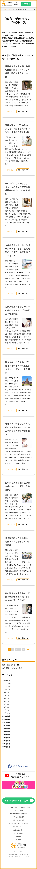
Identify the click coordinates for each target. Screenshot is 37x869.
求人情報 (18, 840)
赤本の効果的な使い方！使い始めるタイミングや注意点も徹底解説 (17, 310)
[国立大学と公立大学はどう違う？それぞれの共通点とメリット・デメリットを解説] (27, 381)
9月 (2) (6, 692)
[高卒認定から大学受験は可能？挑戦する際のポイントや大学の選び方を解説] (27, 609)
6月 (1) (6, 698)
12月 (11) (7, 683)
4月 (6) (6, 704)
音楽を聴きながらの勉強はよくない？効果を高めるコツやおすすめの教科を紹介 (17, 128)
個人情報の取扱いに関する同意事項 (18, 854)
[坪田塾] (18, 847)
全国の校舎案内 (18, 830)
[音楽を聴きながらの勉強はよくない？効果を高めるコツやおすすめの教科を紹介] (27, 141)
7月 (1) (6, 695)
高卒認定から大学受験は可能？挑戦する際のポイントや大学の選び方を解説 (17, 596)
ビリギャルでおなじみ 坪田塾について (18, 807)
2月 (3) (6, 710)
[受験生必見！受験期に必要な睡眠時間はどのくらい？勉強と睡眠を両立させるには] (27, 85)
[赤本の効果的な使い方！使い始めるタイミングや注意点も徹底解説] (27, 322)
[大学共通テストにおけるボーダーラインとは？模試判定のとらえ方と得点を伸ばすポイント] (27, 264)
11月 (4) (7, 686)
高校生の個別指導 (18, 820)
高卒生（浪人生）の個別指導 (18, 823)
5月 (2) (6, 701)
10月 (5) (7, 689)
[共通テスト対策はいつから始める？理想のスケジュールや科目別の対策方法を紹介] (27, 443)
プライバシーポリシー (18, 852)
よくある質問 (18, 833)
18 (23, 649)
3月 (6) (6, 707)
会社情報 (18, 836)
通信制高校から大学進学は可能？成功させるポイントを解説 (17, 541)
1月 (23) (7, 713)
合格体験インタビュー (10, 668)
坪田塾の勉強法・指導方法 (18, 813)
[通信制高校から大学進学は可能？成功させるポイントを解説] (27, 554)
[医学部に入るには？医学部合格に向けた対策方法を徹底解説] (27, 498)
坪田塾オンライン (18, 827)
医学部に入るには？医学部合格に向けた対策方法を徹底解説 (17, 486)
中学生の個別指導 (18, 817)
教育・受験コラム (23, 111)
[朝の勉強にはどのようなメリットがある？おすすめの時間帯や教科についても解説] (27, 202)
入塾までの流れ (18, 810)
